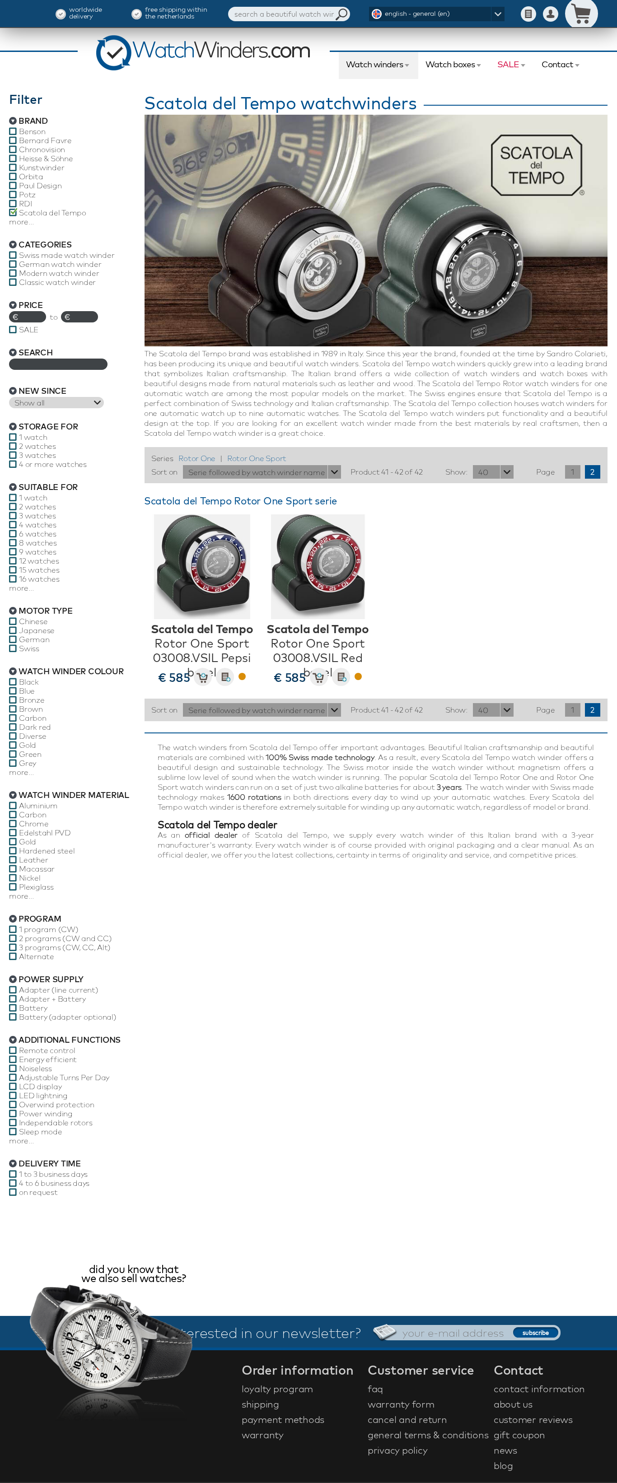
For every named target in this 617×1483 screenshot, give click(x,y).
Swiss (29, 648)
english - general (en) (417, 13)
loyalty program (277, 1388)
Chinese (33, 621)
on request (38, 1192)
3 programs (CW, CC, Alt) (65, 947)
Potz (27, 194)
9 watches (37, 551)
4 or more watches (53, 464)
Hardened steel (47, 850)
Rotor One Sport (256, 458)
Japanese (37, 630)
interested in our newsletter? (264, 1333)
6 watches (37, 533)
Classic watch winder (57, 282)
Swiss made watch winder (66, 255)
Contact (557, 64)
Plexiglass (36, 886)
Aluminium (38, 805)
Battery (33, 1007)
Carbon (33, 718)
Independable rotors (55, 1122)
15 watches (39, 569)
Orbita (31, 176)
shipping (260, 1404)
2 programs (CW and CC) (65, 938)
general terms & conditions (428, 1435)
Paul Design (40, 185)
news (505, 1450)
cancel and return (407, 1419)
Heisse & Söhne (46, 158)
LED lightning (43, 1095)
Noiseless (35, 1068)
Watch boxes (450, 64)
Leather (33, 859)
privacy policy (398, 1450)
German (34, 639)
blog (503, 1465)
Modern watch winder (59, 273)
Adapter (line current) (58, 989)
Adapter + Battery (52, 998)
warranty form (401, 1404)
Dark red (35, 727)
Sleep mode (40, 1131)
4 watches (37, 524)
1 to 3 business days (53, 1174)
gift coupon (519, 1435)
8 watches (38, 542)
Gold (27, 745)
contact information (539, 1388)
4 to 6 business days (54, 1183)
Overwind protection (56, 1104)
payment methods (283, 1419)
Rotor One (196, 458)
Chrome (34, 823)
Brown (31, 709)
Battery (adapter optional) (68, 1016)
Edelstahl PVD (45, 832)
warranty (263, 1435)
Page (545, 471)
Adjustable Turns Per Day (64, 1077)
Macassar (37, 868)
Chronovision (42, 149)
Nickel (30, 877)
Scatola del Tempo (52, 212)
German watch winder (60, 264)
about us (513, 1404)
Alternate (36, 956)
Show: (456, 471)
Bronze (32, 699)
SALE (508, 64)
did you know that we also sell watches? (133, 1274)
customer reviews (533, 1419)
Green (30, 754)
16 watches (39, 578)
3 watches (37, 455)
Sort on (164, 471)
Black (29, 681)
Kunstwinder (41, 167)
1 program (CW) (49, 929)
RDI (25, 203)
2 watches (37, 446)
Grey (27, 763)
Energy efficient (48, 1059)
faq (375, 1388)
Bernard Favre (45, 140)
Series (162, 458)
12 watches (39, 560)
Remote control (47, 1050)
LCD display (40, 1086)
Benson (32, 131)
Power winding (46, 1113)
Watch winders (374, 64)
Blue (27, 690)
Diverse (32, 736)
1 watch (33, 437)
